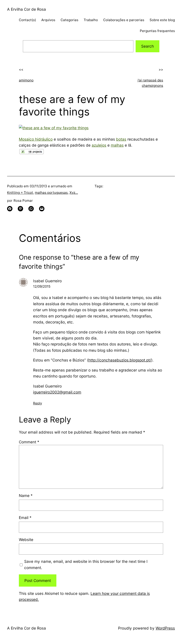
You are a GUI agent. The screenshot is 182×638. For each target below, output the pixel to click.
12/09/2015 (41, 286)
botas (121, 139)
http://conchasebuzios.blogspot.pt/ (119, 360)
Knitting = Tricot (20, 192)
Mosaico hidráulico (36, 139)
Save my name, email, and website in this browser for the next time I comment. (86, 564)
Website (26, 539)
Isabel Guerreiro (47, 281)
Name (26, 495)
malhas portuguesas (51, 192)
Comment (29, 442)
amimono (26, 80)
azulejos (99, 145)
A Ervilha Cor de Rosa (26, 9)
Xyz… (73, 192)
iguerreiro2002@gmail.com (57, 392)
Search (147, 46)
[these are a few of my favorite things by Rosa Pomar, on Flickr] (54, 127)
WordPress (165, 628)
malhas (117, 145)
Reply (37, 403)
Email (25, 517)
